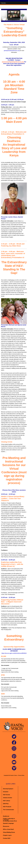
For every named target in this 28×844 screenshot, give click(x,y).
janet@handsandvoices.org (12, 50)
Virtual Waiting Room (9, 832)
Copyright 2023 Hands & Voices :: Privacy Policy (14, 775)
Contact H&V (6, 838)
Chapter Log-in (7, 835)
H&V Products (7, 806)
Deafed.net (6, 816)
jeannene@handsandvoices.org (13, 62)
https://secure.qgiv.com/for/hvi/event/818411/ (14, 653)
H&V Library (6, 800)
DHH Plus (6, 803)
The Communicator (8, 809)
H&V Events (6, 794)
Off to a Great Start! (8, 829)
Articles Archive (7, 797)
